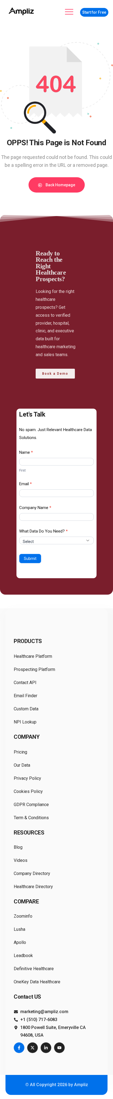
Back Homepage (60, 185)
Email (25, 483)
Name (26, 452)
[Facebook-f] (19, 1047)
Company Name (35, 507)
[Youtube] (59, 1047)
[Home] (22, 11)
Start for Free (94, 12)
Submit (30, 558)
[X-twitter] (32, 1047)
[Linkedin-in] (46, 1047)
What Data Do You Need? (43, 531)
